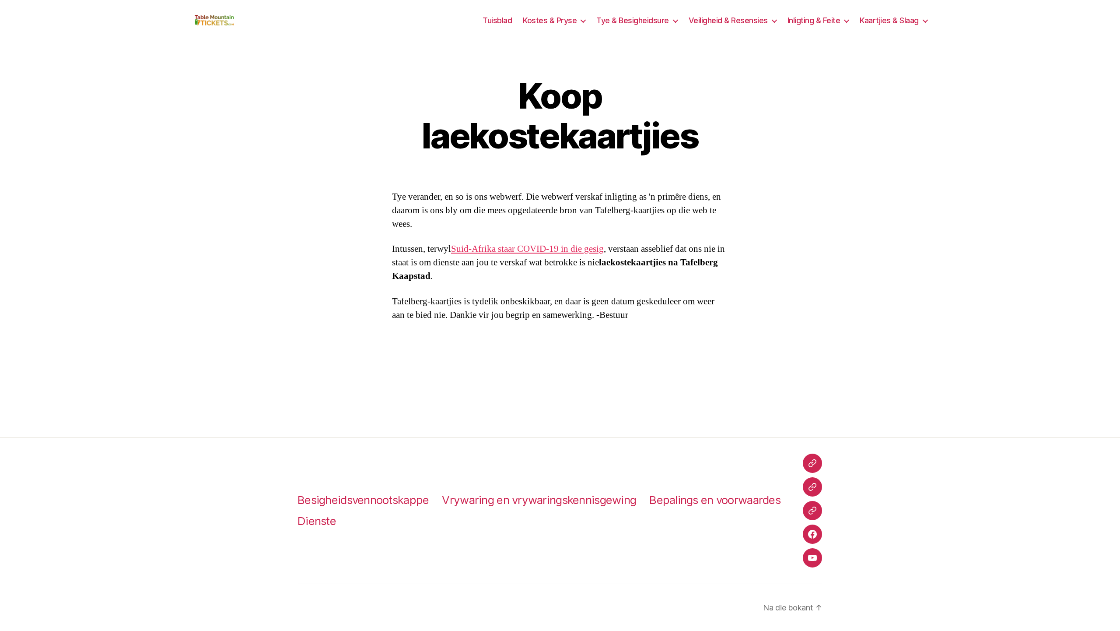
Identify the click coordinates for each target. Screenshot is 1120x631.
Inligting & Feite (814, 20)
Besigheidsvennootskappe (363, 500)
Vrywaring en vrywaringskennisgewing (539, 500)
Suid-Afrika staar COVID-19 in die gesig (527, 249)
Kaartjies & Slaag (889, 20)
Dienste (317, 521)
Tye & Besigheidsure (632, 20)
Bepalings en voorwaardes (714, 500)
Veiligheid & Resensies (728, 20)
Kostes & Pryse (550, 20)
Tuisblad (497, 20)
